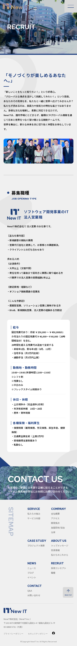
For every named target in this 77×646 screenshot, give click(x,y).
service (33, 509)
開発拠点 (55, 522)
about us (58, 541)
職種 (53, 572)
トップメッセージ (59, 545)
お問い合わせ (33, 595)
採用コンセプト (58, 568)
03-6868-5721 (10, 626)
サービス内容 (33, 518)
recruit (57, 563)
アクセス (55, 518)
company (58, 509)
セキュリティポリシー (38, 633)
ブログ (30, 572)
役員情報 (55, 550)
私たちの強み (33, 513)
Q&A (29, 590)
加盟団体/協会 (58, 527)
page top (68, 595)
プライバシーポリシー (13, 633)
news (31, 563)
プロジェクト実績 (36, 545)
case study (36, 541)
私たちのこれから (59, 554)
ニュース (31, 568)
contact (34, 586)
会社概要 (55, 513)
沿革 (53, 532)
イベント (31, 577)
